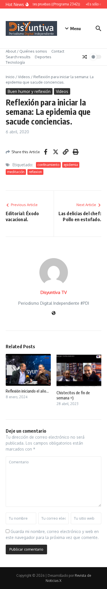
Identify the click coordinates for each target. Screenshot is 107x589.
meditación (16, 172)
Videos (24, 76)
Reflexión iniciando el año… (27, 391)
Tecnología (15, 62)
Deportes (43, 57)
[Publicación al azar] (84, 57)
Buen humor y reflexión (29, 91)
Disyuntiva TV (54, 292)
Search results (18, 57)
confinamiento (48, 165)
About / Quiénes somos (26, 51)
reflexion (35, 172)
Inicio (10, 76)
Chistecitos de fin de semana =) (73, 395)
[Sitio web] (54, 313)
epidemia (71, 165)
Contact (57, 51)
